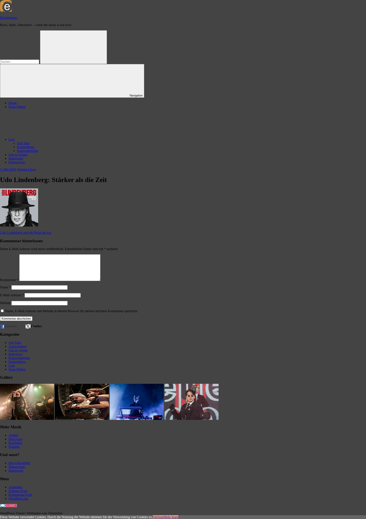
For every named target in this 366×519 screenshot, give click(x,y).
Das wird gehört (19, 463)
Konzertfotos (25, 147)
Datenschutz (16, 162)
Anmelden (15, 487)
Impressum (15, 158)
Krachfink (15, 443)
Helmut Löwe (26, 169)
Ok (155, 517)
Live (11, 139)
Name (5, 287)
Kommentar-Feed (20, 495)
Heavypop (15, 439)
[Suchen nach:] (20, 61)
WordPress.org (18, 498)
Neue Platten (17, 107)
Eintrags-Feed (17, 491)
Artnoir (13, 435)
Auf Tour (23, 143)
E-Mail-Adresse (12, 295)
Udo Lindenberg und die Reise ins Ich (25, 232)
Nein (160, 517)
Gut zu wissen (18, 154)
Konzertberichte (27, 151)
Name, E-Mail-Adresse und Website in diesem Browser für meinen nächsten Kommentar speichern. (71, 311)
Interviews (15, 354)
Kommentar (9, 280)
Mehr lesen (171, 517)
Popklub (14, 446)
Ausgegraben (17, 346)
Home (12, 103)
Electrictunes (8, 17)
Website (5, 303)
